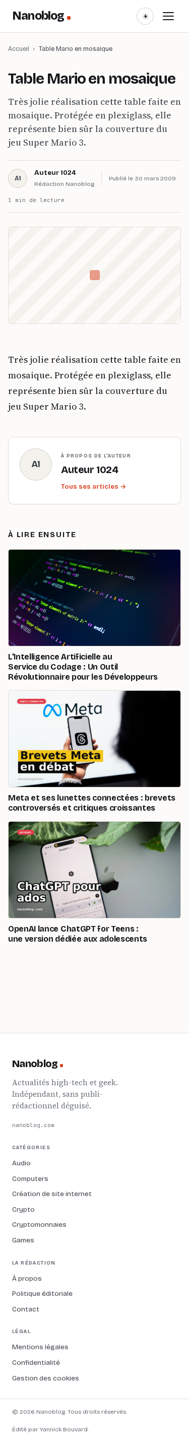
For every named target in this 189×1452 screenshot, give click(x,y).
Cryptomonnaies (39, 1224)
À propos (27, 1278)
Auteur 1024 (55, 173)
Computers (30, 1178)
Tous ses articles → (93, 487)
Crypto (23, 1209)
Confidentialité (36, 1362)
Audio (21, 1163)
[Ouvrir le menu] (168, 16)
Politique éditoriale (42, 1293)
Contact (25, 1309)
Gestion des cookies (45, 1378)
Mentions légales (40, 1347)
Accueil (18, 48)
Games (23, 1240)
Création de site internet (52, 1194)
